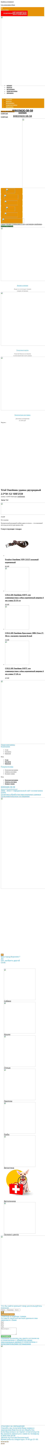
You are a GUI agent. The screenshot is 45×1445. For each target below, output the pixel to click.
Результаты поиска (8, 1314)
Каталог (9, 85)
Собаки (7, 1001)
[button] (23, 96)
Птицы (7, 1068)
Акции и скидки (22, 285)
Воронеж (5, 10)
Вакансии (8, 753)
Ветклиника (11, 89)
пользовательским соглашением (16, 1344)
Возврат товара (10, 774)
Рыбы (6, 1134)
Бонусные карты (23, 350)
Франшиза (10, 93)
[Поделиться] (3, 1441)
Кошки (7, 1034)
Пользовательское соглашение (15, 796)
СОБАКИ (8, 224)
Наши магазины (12, 91)
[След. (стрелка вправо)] (3, 1443)
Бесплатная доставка (22, 415)
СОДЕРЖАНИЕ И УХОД (18, 224)
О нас (6, 750)
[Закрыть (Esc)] (2, 1441)
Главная (3, 224)
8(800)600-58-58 (22, 110)
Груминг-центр (11, 1234)
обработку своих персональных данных (16, 1341)
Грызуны (8, 1101)
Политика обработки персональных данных (21, 794)
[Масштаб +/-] (7, 1441)
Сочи (3, 962)
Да (2, 958)
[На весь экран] (5, 1441)
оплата (23, 113)
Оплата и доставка (10, 772)
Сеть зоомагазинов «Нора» (8, 5)
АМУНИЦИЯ (29, 224)
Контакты (8, 752)
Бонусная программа (11, 770)
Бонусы (9, 87)
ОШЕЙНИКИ (38, 224)
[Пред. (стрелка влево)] (2, 1443)
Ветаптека (9, 1168)
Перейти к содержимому (7, 2)
